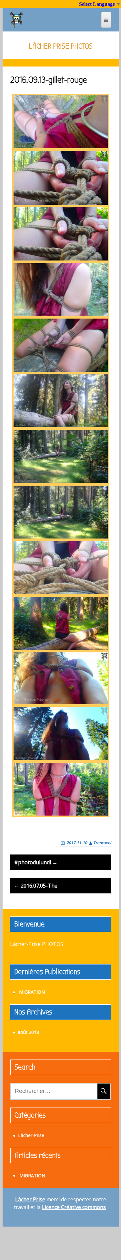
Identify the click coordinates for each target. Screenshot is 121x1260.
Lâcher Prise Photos (61, 46)
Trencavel (102, 842)
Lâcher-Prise (31, 1135)
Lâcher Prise (30, 1199)
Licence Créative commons (74, 1207)
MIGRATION (32, 992)
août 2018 (28, 1032)
